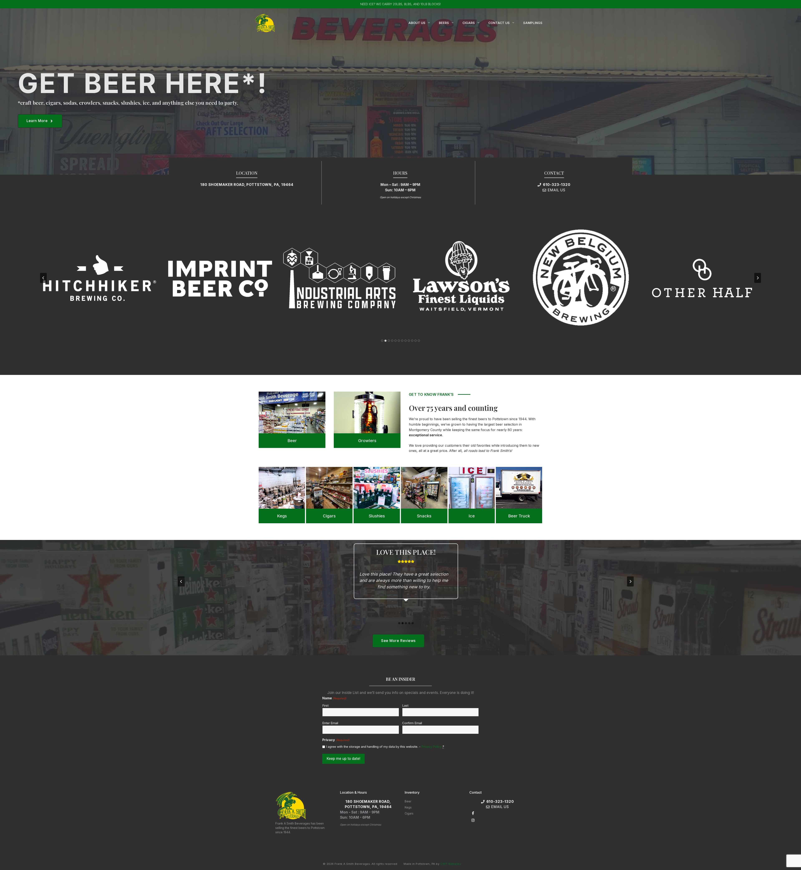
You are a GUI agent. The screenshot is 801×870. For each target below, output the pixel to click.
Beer (408, 801)
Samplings (532, 23)
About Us (416, 23)
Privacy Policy (431, 747)
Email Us (556, 190)
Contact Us (499, 23)
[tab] (382, 341)
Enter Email (330, 723)
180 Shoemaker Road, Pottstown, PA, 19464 (246, 185)
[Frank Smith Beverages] (264, 22)
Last (405, 705)
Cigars (468, 23)
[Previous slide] (43, 278)
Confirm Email (412, 723)
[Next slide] (757, 278)
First (325, 705)
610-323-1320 (557, 185)
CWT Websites (450, 863)
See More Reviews (398, 641)
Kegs (408, 807)
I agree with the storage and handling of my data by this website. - (385, 747)
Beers (444, 23)
